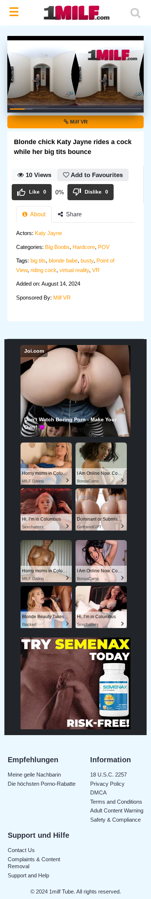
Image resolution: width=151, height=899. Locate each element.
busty (87, 260)
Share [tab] (73, 214)
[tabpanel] (75, 267)
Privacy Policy (107, 784)
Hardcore (84, 247)
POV (104, 247)
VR (96, 270)
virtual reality (74, 270)
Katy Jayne (48, 233)
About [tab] (37, 214)
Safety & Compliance (115, 820)
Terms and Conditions (116, 802)
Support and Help (28, 875)
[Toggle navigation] (15, 13)
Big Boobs (57, 247)
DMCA (98, 792)
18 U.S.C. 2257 (108, 774)
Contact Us (21, 850)
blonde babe (63, 260)
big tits (38, 260)
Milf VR (78, 122)
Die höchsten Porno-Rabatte (42, 784)
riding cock (43, 270)
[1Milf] (75, 13)
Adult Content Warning (116, 810)
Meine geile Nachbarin (34, 774)
